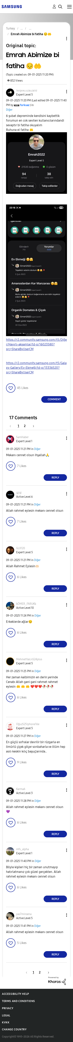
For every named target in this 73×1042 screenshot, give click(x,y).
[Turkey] (12, 6)
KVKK (5, 1022)
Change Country (14, 1029)
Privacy (7, 1008)
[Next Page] (32, 426)
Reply (55, 477)
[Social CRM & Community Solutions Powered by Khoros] (57, 980)
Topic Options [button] (60, 39)
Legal (6, 1015)
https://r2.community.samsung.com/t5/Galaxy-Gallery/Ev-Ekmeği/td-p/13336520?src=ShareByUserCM (36, 367)
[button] (60, 92)
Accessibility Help (15, 994)
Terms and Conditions (18, 1001)
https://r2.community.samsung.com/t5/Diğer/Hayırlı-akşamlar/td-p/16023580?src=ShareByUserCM (36, 344)
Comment (54, 399)
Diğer (9, 109)
